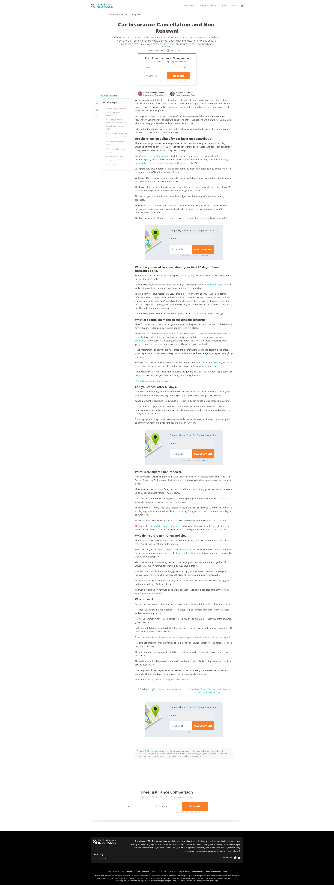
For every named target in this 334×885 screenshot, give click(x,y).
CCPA (225, 871)
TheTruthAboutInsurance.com (138, 871)
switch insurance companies (166, 526)
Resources (189, 5)
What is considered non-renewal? (116, 150)
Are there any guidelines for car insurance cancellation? (116, 112)
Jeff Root (189, 92)
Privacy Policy (197, 871)
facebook (235, 857)
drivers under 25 (183, 553)
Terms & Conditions (213, 871)
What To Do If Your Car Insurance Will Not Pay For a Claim (205, 691)
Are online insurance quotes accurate (154, 381)
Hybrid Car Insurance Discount (166, 689)
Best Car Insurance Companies (126, 14)
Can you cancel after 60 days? (116, 143)
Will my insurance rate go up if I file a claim (168, 679)
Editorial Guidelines (145, 751)
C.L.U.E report (201, 333)
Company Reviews (208, 5)
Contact (233, 5)
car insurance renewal (215, 529)
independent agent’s (215, 284)
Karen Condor (158, 92)
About (224, 5)
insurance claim (212, 362)
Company (98, 854)
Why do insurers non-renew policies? (115, 158)
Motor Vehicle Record (172, 333)
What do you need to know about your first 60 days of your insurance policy (116, 124)
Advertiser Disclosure (109, 95)
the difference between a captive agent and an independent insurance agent (191, 637)
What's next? (111, 164)
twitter (239, 857)
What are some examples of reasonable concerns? (116, 135)
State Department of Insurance (155, 156)
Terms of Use (183, 81)
